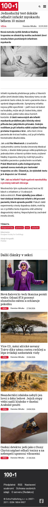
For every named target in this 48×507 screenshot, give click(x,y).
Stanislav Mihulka (29, 26)
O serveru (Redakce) (23, 492)
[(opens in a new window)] (41, 493)
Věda (5, 308)
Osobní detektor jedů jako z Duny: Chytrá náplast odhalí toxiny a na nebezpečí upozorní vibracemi (22, 450)
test (27, 227)
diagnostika (7, 227)
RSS (20, 484)
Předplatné (9, 484)
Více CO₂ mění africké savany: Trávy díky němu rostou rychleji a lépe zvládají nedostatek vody (23, 349)
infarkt (35, 227)
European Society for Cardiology (12, 234)
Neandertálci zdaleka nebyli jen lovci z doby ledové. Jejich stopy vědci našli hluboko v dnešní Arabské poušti (21, 400)
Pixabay (3, 241)
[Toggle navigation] (44, 6)
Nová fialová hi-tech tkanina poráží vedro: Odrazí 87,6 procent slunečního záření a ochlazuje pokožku (24, 299)
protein (19, 227)
